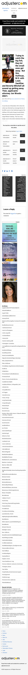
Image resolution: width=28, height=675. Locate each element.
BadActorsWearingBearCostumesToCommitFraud (14, 321)
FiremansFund (6, 376)
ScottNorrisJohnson (7, 543)
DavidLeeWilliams (7, 350)
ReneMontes (5, 524)
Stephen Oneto (6, 558)
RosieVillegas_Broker (7, 537)
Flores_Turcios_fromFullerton (10, 379)
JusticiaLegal (5, 433)
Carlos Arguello (6, 333)
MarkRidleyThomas (7, 457)
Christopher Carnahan (8, 343)
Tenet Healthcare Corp (8, 561)
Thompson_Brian (6, 566)
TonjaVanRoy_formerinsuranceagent (11, 572)
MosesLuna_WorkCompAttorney (10, 490)
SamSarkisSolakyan (7, 540)
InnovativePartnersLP (8, 417)
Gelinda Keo (5, 387)
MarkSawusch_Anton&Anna (9, 459)
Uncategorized (6, 574)
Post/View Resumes (7, 641)
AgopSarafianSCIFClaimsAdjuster (10, 307)
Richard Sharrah (6, 527)
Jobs (4, 639)
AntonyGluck (5, 318)
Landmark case (6, 441)
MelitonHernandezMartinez (9, 474)
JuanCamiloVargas (7, 430)
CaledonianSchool (7, 327)
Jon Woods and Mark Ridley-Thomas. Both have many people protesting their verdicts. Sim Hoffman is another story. (7, 186)
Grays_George (5, 397)
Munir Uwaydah (6, 492)
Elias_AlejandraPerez (7, 360)
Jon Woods (22, 98)
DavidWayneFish (6, 352)
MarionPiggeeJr (6, 451)
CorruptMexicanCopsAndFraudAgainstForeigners (14, 346)
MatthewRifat (5, 467)
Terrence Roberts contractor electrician (12, 564)
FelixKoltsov (5, 371)
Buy (23, 135)
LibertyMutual (6, 449)
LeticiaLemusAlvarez (7, 446)
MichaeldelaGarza (7, 482)
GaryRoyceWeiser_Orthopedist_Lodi (11, 384)
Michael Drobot (6, 477)
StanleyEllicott (6, 556)
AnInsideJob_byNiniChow (9, 315)
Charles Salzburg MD (7, 341)
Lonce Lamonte (14, 98)
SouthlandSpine (6, 553)
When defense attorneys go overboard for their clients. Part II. (13, 608)
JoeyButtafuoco (6, 425)
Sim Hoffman (5, 101)
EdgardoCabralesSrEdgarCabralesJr (11, 358)
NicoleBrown (5, 495)
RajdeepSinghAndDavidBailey (10, 516)
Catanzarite (5, 338)
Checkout (5, 652)
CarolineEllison (6, 335)
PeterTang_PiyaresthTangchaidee (11, 503)
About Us (5, 637)
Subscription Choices (7, 648)
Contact (4, 644)
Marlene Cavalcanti (7, 462)
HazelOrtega (5, 408)
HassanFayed (5, 405)
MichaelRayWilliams (7, 484)
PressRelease (5, 508)
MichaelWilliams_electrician (9, 487)
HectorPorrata (5, 410)
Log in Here (19, 131)
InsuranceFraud (6, 420)
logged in (13, 213)
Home (4, 631)
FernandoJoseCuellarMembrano (10, 374)
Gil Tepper (5, 392)
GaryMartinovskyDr (7, 381)
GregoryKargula (6, 403)
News (4, 635)
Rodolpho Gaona (6, 529)
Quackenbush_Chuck (7, 513)
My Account (5, 646)
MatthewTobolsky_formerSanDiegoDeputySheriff (14, 471)
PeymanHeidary (6, 506)
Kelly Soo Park (6, 436)
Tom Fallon (5, 569)
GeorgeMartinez (6, 389)
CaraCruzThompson (7, 330)
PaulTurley (5, 500)
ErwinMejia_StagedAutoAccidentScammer (13, 366)
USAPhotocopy (6, 577)
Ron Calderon (5, 532)
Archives (5, 633)
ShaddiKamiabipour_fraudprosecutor (12, 545)
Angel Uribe (5, 313)
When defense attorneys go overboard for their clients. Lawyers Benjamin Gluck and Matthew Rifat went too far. (13, 615)
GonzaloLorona (6, 395)
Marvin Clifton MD (7, 465)
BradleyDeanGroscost (7, 325)
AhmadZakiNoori (6, 310)
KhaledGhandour (6, 438)
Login (4, 650)
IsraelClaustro (6, 422)
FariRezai (4, 368)
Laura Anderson (6, 444)
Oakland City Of (6, 498)
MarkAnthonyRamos (7, 454)
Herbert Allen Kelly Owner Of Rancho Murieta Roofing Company (14, 414)
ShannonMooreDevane (8, 548)
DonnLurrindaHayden (8, 355)
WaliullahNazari (6, 582)
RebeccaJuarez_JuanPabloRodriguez (11, 521)
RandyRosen (5, 519)
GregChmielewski (6, 400)
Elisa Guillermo (6, 363)
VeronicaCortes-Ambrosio (8, 579)
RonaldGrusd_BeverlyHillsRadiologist (12, 535)
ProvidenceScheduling (8, 511)
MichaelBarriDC (6, 479)
